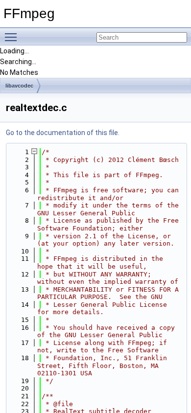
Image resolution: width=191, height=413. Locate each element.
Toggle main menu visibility (13, 37)
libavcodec (19, 86)
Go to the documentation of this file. (62, 133)
